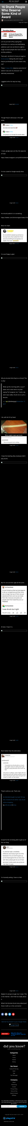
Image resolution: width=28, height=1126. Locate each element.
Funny (14, 1057)
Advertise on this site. (9, 1121)
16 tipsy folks (9, 68)
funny (14, 805)
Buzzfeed (17, 104)
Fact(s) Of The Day (14, 1069)
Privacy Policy (14, 1089)
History (14, 1062)
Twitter (16, 203)
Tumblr (16, 137)
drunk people (5, 59)
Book (14, 1071)
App (14, 1073)
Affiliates (14, 1095)
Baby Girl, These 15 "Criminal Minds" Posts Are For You (18, 1034)
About (14, 1082)
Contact (14, 1087)
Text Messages (14, 1075)
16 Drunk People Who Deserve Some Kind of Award (16, 35)
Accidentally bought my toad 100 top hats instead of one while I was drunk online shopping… (14, 799)
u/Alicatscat (7, 805)
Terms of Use (14, 1091)
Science (14, 1059)
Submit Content (14, 1093)
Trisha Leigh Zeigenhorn (9, 20)
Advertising (14, 1084)
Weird (14, 1055)
